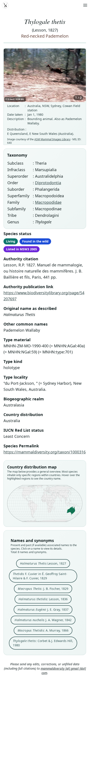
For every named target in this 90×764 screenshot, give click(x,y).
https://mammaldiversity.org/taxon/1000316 (44, 452)
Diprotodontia (48, 182)
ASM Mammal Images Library (52, 139)
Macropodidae (48, 202)
